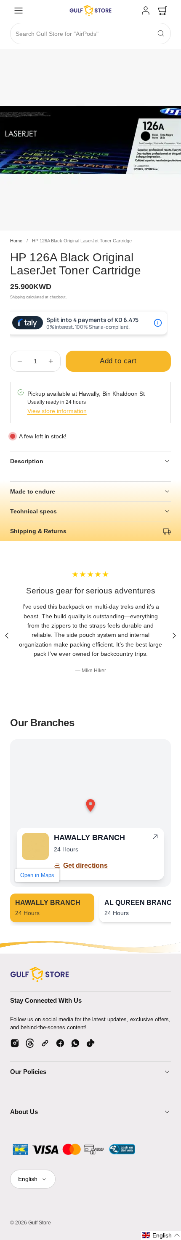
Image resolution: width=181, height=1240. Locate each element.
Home (16, 240)
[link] (145, 10)
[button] (18, 10)
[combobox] (90, 34)
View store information (57, 411)
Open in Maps (37, 875)
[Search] (160, 33)
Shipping (17, 297)
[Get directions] (155, 838)
